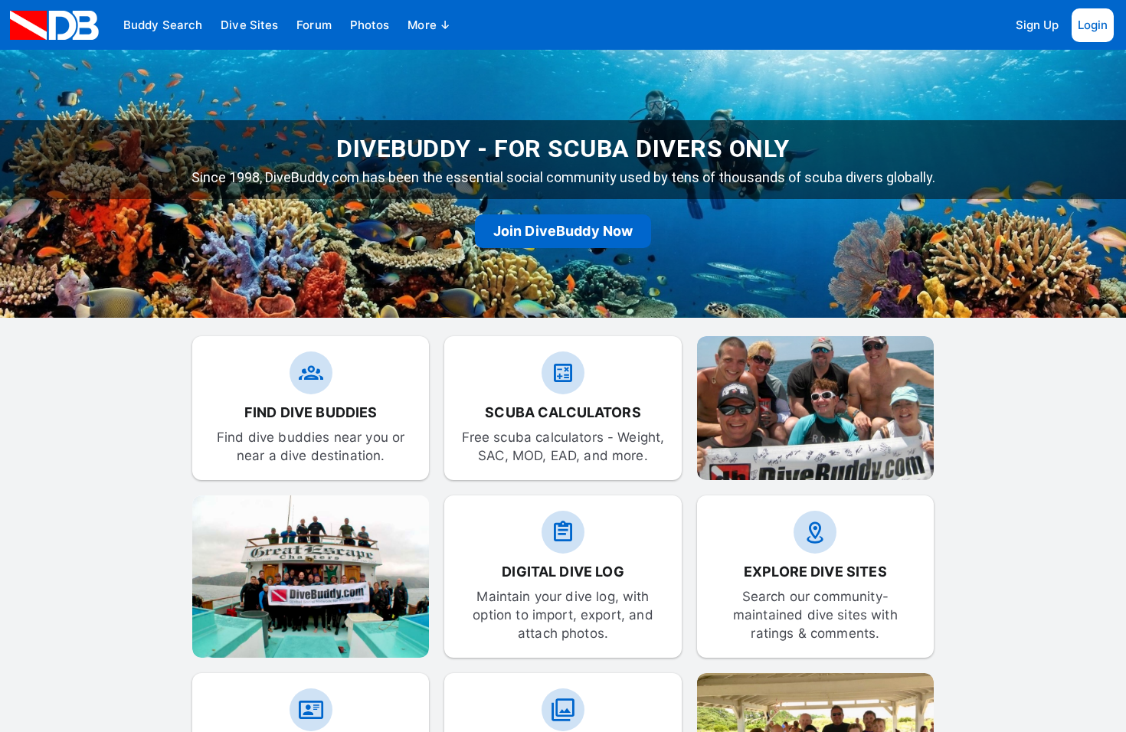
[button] (162, 25)
